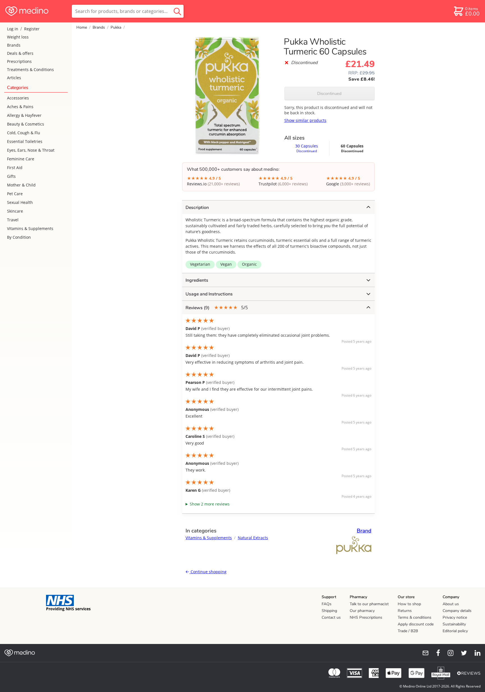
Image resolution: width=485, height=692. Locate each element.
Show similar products (305, 120)
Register (32, 28)
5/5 (217, 307)
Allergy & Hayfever (24, 115)
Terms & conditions (414, 617)
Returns (405, 610)
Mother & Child (21, 185)
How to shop (409, 604)
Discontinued (329, 93)
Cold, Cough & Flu (23, 132)
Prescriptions (19, 61)
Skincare (15, 211)
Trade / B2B (408, 631)
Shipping (329, 610)
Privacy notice (455, 617)
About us (451, 604)
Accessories (18, 98)
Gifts (11, 176)
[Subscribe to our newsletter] (423, 652)
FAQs (326, 604)
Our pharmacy (362, 610)
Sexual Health (20, 202)
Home (81, 27)
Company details (457, 610)
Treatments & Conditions (30, 69)
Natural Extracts (253, 537)
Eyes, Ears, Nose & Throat (30, 150)
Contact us (331, 617)
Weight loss (18, 37)
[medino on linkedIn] (475, 652)
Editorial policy (455, 631)
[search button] (177, 11)
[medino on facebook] (434, 652)
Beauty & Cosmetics (25, 124)
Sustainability (454, 624)
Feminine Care (20, 158)
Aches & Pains (20, 106)
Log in (12, 28)
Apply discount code (416, 624)
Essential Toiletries (24, 141)
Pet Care (15, 193)
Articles (14, 77)
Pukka (116, 27)
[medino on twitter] (461, 652)
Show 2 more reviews (210, 504)
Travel (13, 219)
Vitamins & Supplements (30, 228)
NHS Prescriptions (366, 617)
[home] (35, 11)
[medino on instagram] (448, 652)
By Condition (19, 237)
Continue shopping (208, 571)
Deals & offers (20, 53)
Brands (13, 45)
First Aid (14, 167)
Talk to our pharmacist (369, 604)
